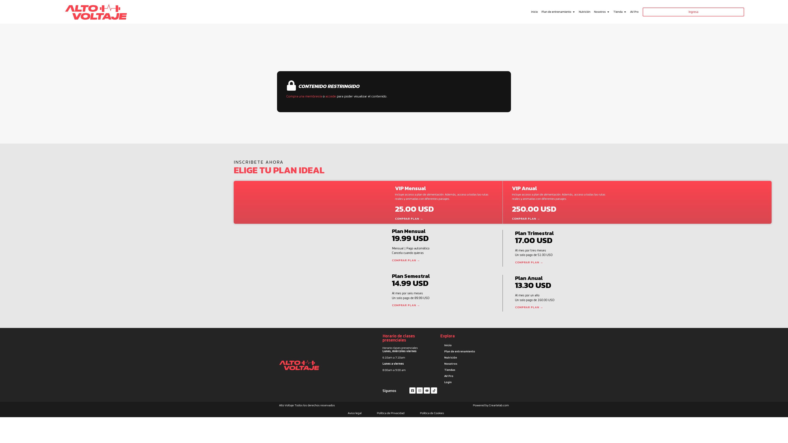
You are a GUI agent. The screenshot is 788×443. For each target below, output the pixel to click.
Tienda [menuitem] (618, 11)
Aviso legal (355, 413)
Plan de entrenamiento (459, 351)
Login (448, 382)
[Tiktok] (434, 390)
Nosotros (450, 363)
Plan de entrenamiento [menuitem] (556, 11)
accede (330, 96)
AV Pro (448, 376)
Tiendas (449, 370)
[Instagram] (420, 390)
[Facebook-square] (412, 390)
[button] (573, 12)
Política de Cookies (432, 413)
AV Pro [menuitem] (634, 11)
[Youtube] (427, 390)
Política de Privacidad (390, 413)
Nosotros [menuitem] (600, 11)
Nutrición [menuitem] (584, 11)
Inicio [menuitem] (534, 11)
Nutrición (450, 357)
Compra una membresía (304, 96)
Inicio (448, 345)
